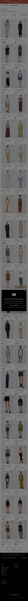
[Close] (25, 291)
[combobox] (14, 305)
